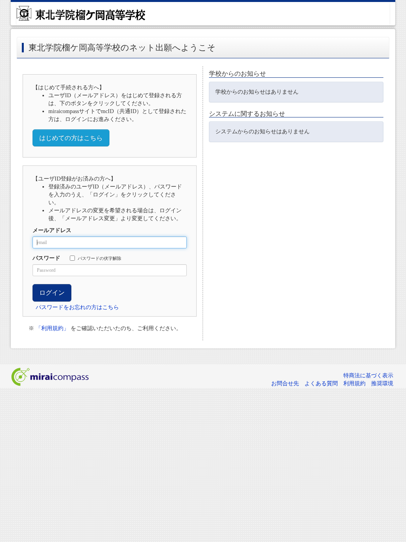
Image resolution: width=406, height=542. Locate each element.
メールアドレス (52, 230)
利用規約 (354, 383)
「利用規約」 (52, 328)
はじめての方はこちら (71, 138)
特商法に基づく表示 (368, 376)
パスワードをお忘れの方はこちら (77, 307)
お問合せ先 (285, 383)
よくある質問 (321, 383)
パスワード (46, 258)
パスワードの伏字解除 (99, 258)
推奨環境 (382, 383)
